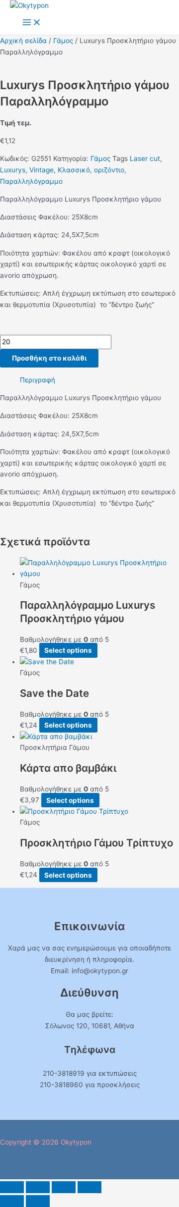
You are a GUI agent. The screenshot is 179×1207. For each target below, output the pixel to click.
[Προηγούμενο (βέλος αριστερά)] (12, 1201)
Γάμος (63, 41)
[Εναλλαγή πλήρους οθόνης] (38, 1187)
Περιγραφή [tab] (37, 380)
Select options (68, 650)
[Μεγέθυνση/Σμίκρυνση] (12, 1187)
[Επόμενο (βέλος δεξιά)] (38, 1201)
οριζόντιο (109, 170)
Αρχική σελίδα (23, 41)
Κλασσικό (74, 170)
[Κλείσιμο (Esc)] (89, 1187)
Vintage (41, 170)
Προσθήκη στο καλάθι (49, 358)
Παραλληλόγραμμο (31, 181)
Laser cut (145, 158)
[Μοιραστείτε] (64, 1187)
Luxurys (12, 170)
